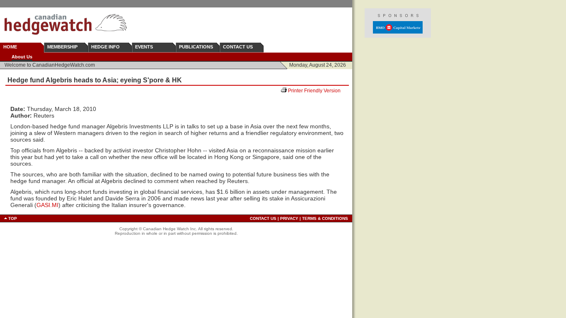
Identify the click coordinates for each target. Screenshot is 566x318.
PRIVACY (289, 218)
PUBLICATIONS (196, 46)
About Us (22, 56)
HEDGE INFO (105, 46)
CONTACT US (238, 46)
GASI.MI (47, 205)
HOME (10, 46)
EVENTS (144, 46)
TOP (12, 218)
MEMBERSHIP (62, 46)
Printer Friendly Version (317, 91)
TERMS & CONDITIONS (325, 218)
